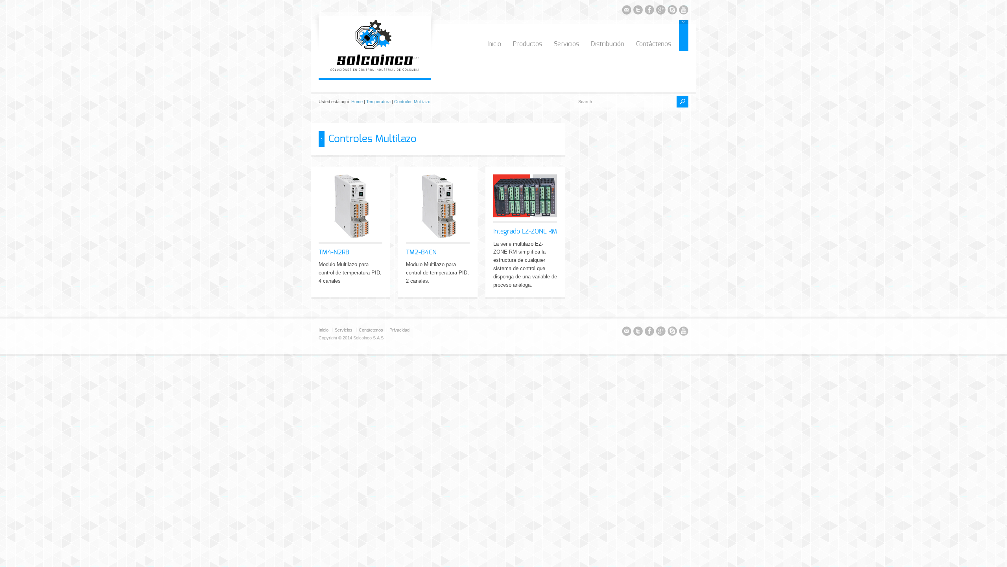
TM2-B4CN (421, 252)
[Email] (626, 11)
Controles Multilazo (412, 101)
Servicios (566, 44)
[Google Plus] (661, 11)
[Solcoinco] (374, 69)
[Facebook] (649, 11)
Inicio (494, 44)
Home (357, 101)
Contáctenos (653, 44)
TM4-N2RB (334, 252)
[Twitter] (638, 11)
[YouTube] (683, 11)
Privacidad (399, 330)
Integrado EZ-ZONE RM (525, 231)
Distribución (607, 44)
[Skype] (672, 11)
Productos (527, 44)
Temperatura (378, 101)
